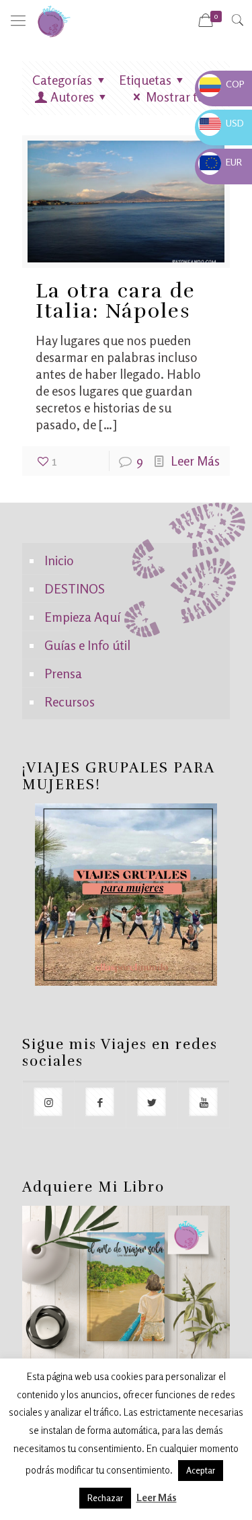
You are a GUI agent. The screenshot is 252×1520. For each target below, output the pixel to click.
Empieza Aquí (82, 616)
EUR (221, 162)
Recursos (69, 701)
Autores (72, 96)
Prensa (63, 673)
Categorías (62, 79)
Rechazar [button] (105, 1497)
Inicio (59, 560)
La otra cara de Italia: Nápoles (116, 301)
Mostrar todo (183, 96)
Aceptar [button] (200, 1470)
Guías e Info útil (87, 645)
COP (222, 83)
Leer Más (195, 460)
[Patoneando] (53, 20)
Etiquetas (145, 79)
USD (222, 123)
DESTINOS (74, 588)
